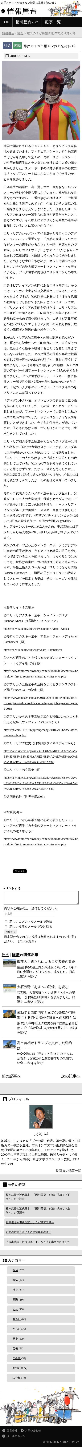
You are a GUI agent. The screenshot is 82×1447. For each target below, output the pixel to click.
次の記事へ (70, 1076)
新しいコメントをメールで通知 (30, 921)
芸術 (15, 1348)
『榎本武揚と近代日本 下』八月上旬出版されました (38, 1242)
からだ (17, 1329)
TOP (5, 22)
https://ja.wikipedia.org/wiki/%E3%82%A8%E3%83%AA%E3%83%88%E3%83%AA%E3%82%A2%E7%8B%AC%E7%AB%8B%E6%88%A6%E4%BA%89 (41, 756)
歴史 (15, 1338)
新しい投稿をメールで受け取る (30, 926)
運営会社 (12, 1430)
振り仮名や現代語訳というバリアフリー (30, 1222)
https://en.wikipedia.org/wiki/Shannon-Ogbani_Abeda (36, 628)
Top (78, 1443)
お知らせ (18, 1368)
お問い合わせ (33, 1430)
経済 (15, 1280)
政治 (15, 1270)
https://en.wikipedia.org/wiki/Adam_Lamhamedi (33, 649)
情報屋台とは (27, 22)
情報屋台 (8, 33)
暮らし (17, 1319)
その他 (17, 1358)
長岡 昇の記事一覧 (68, 1170)
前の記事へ (11, 1076)
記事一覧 (53, 22)
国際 (16, 955)
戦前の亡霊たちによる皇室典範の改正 (28, 1232)
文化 (15, 1309)
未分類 (17, 1377)
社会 (20, 33)
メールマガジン (16, 1436)
